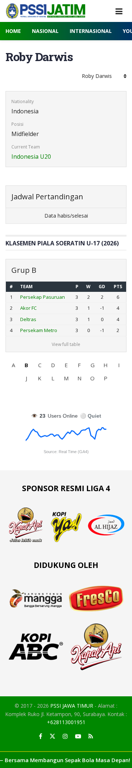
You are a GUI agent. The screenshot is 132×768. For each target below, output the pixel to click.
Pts (118, 286)
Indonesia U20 (31, 157)
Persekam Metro (38, 330)
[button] (13, 365)
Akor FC (28, 308)
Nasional (45, 30)
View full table (66, 344)
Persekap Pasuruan (42, 297)
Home (13, 30)
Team (26, 286)
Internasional (91, 30)
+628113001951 (66, 722)
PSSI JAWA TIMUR (71, 705)
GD (102, 286)
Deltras (28, 319)
